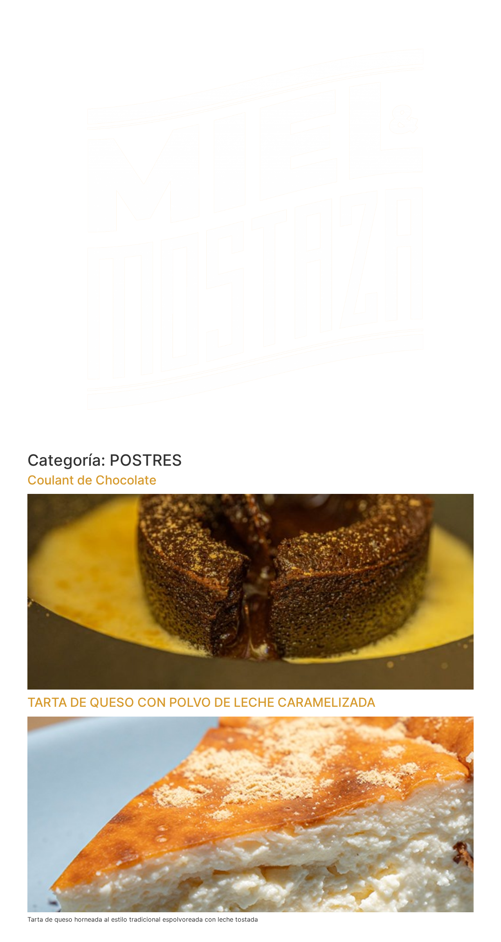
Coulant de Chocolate (92, 480)
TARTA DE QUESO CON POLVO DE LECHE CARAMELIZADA (201, 702)
